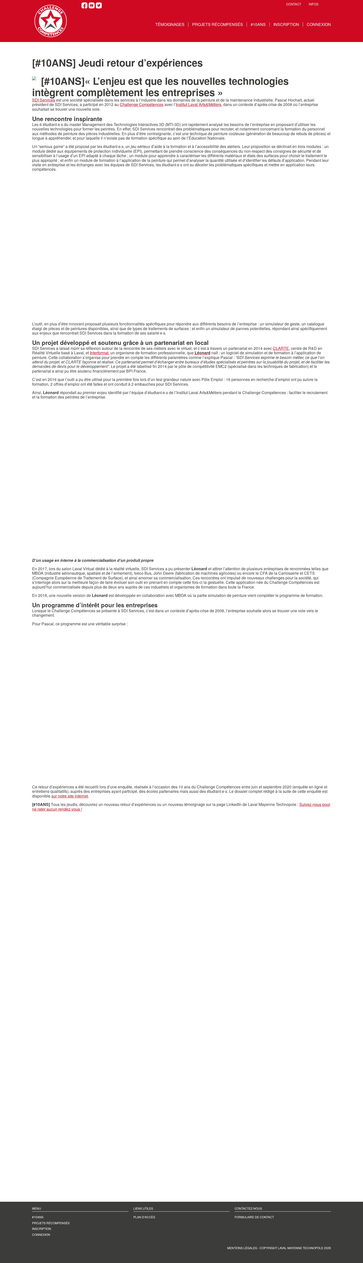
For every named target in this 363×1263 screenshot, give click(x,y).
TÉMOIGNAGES (169, 24)
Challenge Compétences (141, 104)
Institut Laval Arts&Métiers (198, 104)
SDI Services (43, 100)
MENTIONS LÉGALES (242, 1248)
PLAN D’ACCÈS (144, 1217)
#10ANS (258, 24)
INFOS (314, 4)
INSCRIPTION (286, 24)
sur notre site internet (69, 796)
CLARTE (281, 348)
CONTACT (293, 4)
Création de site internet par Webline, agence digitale (77, 1251)
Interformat (99, 353)
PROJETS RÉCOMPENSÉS (217, 24)
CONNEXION (319, 24)
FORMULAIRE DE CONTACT (254, 1217)
